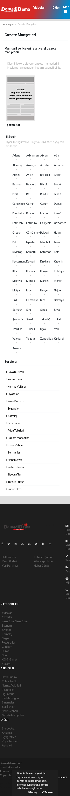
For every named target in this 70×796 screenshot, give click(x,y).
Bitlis (15, 194)
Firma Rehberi (15, 445)
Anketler (7, 732)
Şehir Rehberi (10, 711)
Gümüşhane (33, 232)
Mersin (58, 280)
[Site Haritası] (45, 543)
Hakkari (44, 232)
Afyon (44, 155)
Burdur (44, 194)
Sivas (57, 309)
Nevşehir (45, 290)
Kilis (14, 271)
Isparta (30, 242)
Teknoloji (7, 634)
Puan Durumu (15, 401)
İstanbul (45, 242)
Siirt (28, 309)
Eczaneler (13, 408)
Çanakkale (18, 203)
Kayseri (30, 261)
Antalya (45, 165)
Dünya (6, 651)
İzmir (57, 242)
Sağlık (5, 638)
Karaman (45, 251)
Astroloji (12, 415)
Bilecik (44, 184)
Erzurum (31, 223)
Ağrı (56, 155)
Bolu (29, 194)
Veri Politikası (10, 565)
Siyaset (6, 629)
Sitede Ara (8, 728)
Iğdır (15, 242)
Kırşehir (58, 261)
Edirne (44, 213)
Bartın (57, 174)
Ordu (15, 300)
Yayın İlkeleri (9, 561)
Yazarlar (7, 617)
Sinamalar (13, 423)
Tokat (57, 319)
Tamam (48, 792)
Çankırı (30, 203)
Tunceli (30, 329)
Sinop (43, 309)
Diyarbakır (18, 213)
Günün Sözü (14, 489)
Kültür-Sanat (9, 659)
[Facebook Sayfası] (3, 543)
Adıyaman (32, 155)
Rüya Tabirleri (15, 430)
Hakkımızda (9, 557)
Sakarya (59, 300)
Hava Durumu (15, 372)
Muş (28, 290)
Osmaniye (32, 300)
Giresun (17, 232)
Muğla (16, 290)
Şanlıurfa (17, 319)
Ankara (16, 348)
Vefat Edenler (15, 467)
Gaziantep (60, 223)
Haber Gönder (42, 565)
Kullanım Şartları (43, 557)
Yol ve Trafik (14, 379)
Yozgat (30, 338)
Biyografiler (14, 474)
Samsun (17, 309)
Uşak (43, 329)
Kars (56, 251)
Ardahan (59, 165)
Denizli (58, 203)
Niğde (57, 290)
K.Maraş (17, 251)
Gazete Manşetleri (18, 437)
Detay (33, 792)
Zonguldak (46, 338)
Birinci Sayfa (14, 459)
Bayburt (31, 184)
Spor (5, 655)
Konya (44, 271)
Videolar (39, 7)
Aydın (29, 174)
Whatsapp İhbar (43, 561)
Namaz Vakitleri (16, 386)
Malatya (17, 280)
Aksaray (17, 165)
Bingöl (57, 184)
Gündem (7, 646)
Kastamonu (19, 261)
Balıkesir (45, 174)
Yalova (16, 338)
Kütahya (59, 271)
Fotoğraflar (8, 642)
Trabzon (17, 329)
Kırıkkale (45, 261)
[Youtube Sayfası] (24, 543)
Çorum (44, 203)
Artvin (16, 174)
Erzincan (17, 223)
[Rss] (37, 543)
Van (56, 329)
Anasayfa (8, 24)
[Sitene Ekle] (51, 543)
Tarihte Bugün (15, 481)
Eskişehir (45, 223)
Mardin (44, 280)
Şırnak (30, 319)
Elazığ (57, 213)
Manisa (30, 280)
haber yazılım (8, 787)
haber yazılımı (8, 779)
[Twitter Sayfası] (10, 543)
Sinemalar (8, 702)
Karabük (31, 251)
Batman (17, 184)
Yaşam (6, 663)
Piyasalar (12, 393)
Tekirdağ (45, 319)
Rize (43, 300)
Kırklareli (59, 338)
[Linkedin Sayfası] (31, 543)
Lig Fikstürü (8, 694)
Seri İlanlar (13, 452)
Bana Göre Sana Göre (14, 621)
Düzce (30, 213)
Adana (16, 155)
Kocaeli (30, 271)
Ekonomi (7, 625)
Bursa (57, 194)
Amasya (31, 165)
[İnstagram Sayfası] (17, 543)
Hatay (57, 232)
